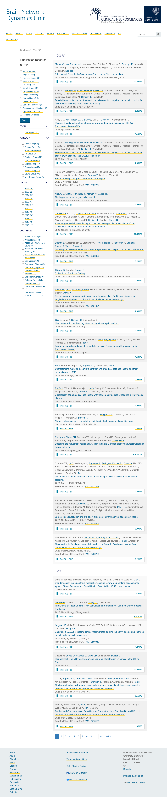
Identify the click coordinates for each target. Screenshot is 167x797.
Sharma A (60, 289)
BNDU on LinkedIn (78, 772)
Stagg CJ (92, 602)
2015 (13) (29, 225)
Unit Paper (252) (32, 132)
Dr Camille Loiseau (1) (34, 293)
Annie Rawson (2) (32, 240)
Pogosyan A (119, 242)
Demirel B (60, 602)
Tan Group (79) (29, 71)
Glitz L (68, 194)
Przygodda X (79, 194)
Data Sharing (16, 789)
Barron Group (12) (32, 170)
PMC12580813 (92, 641)
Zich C (137, 579)
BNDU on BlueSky (78, 779)
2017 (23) (29, 218)
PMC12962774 (92, 185)
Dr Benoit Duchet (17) (34, 277)
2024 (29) (29, 195)
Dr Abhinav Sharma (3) (35, 264)
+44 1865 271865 (136, 782)
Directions (14, 759)
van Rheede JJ (73, 64)
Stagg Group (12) (32, 167)
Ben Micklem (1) (32, 261)
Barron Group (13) (31, 98)
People (50, 33)
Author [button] (26, 230)
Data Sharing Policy (76, 766)
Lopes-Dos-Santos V (86, 213)
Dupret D (113, 220)
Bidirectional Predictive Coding (70, 273)
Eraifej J (59, 388)
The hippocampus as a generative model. (75, 197)
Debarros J (81, 678)
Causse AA (60, 213)
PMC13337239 (92, 486)
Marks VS (60, 64)
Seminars (110, 33)
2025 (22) (29, 192)
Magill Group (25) (32, 160)
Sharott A (59, 246)
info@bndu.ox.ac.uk (133, 776)
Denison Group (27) (33, 157)
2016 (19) (29, 222)
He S (98, 242)
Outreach (95, 33)
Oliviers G (60, 270)
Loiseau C (83, 503)
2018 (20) (29, 215)
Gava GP (92, 655)
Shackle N (107, 242)
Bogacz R (77, 246)
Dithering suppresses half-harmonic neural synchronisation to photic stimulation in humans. (99, 249)
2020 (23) (29, 208)
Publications (15, 779)
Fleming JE (127, 64)
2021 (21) (29, 205)
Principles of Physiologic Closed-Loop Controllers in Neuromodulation (89, 74)
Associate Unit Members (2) (35, 108)
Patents (13, 792)
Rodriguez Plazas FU (65, 437)
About (19, 33)
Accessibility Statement (78, 752)
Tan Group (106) (32, 144)
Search (25, 120)
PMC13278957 (92, 523)
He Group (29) (29, 85)
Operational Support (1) (33, 111)
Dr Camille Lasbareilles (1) (35, 287)
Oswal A (67, 292)
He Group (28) (31, 154)
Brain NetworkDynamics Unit (25, 14)
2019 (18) (29, 212)
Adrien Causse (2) (32, 236)
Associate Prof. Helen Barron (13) (34, 250)
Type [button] (23, 126)
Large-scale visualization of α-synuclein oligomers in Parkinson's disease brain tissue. (96, 517)
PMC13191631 (92, 306)
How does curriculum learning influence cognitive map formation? (87, 323)
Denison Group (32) (31, 78)
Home (9, 33)
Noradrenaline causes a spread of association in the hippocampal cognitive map (94, 421)
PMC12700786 (92, 554)
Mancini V (92, 194)
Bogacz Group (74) (33, 147)
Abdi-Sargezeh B (80, 289)
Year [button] (23, 182)
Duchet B (59, 242)
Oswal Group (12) (30, 101)
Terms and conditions (77, 759)
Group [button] (25, 137)
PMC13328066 (92, 256)
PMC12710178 (92, 721)
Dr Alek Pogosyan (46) (34, 267)
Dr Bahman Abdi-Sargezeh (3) (32, 271)
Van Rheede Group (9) (34, 177)
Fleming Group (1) (31, 115)
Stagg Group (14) (30, 95)
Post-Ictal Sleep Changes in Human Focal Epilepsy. (80, 178)
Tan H (68, 246)
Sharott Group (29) (33, 150)
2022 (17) (29, 202)
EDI (119, 33)
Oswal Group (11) (32, 174)
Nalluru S (59, 194)
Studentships (79, 33)
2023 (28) (29, 198)
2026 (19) (29, 188)
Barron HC (103, 194)
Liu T (68, 289)
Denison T (70, 71)
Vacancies (63, 33)
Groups (39, 33)
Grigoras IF (60, 625)
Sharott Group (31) (31, 81)
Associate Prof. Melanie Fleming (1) (35, 256)
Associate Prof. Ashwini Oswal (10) (35, 244)
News (29, 33)
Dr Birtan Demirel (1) (34, 280)
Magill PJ (121, 507)
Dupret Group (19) (32, 164)
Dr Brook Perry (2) (32, 283)
